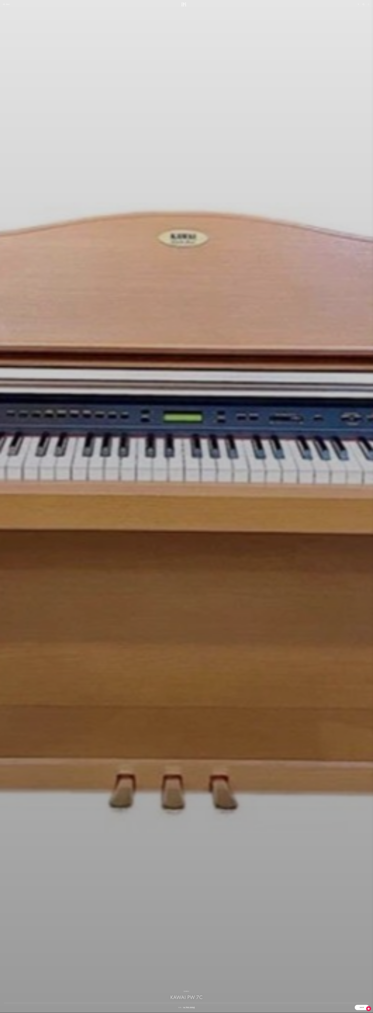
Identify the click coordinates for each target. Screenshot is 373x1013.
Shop (362, 1007)
